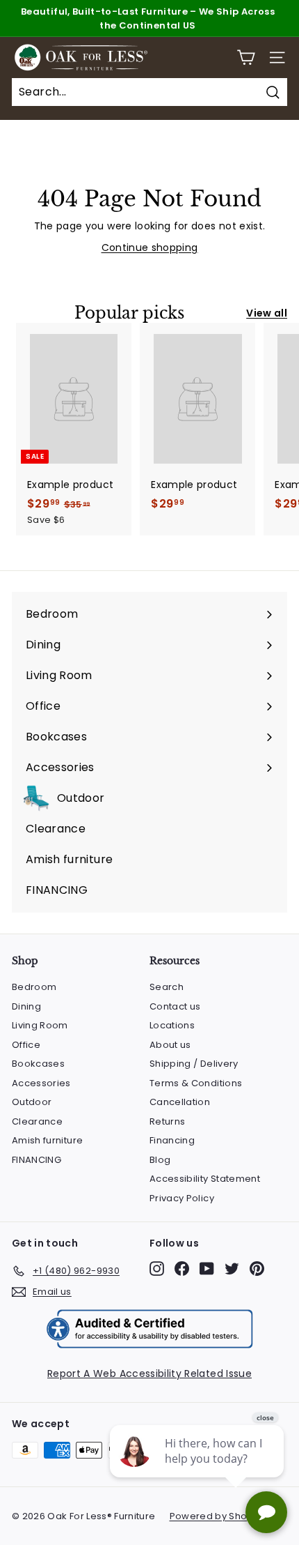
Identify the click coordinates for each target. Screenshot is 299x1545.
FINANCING (36, 1159)
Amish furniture (47, 1140)
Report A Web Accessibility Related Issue (149, 1373)
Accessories (41, 1083)
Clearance (37, 1121)
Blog (160, 1159)
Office (26, 1044)
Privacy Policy (182, 1198)
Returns (167, 1121)
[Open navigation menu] (277, 57)
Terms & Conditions (196, 1083)
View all (266, 313)
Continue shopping (150, 247)
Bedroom (34, 987)
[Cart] (246, 57)
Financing (172, 1140)
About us (170, 1044)
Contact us (175, 1006)
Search (167, 987)
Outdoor (31, 1102)
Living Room (40, 1025)
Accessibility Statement (205, 1178)
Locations (172, 1025)
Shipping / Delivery (194, 1063)
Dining (26, 1006)
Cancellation (180, 1102)
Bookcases (38, 1063)
